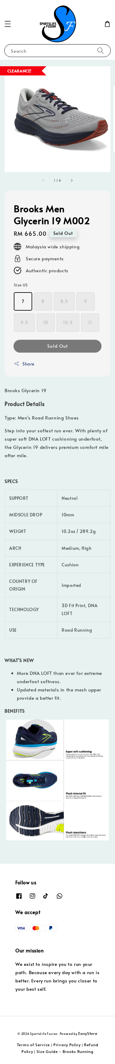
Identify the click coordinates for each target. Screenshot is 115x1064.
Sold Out (57, 346)
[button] (7, 24)
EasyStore (87, 1033)
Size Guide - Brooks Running (65, 1051)
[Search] (100, 50)
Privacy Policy (67, 1044)
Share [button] (28, 364)
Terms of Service (33, 1044)
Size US (21, 285)
